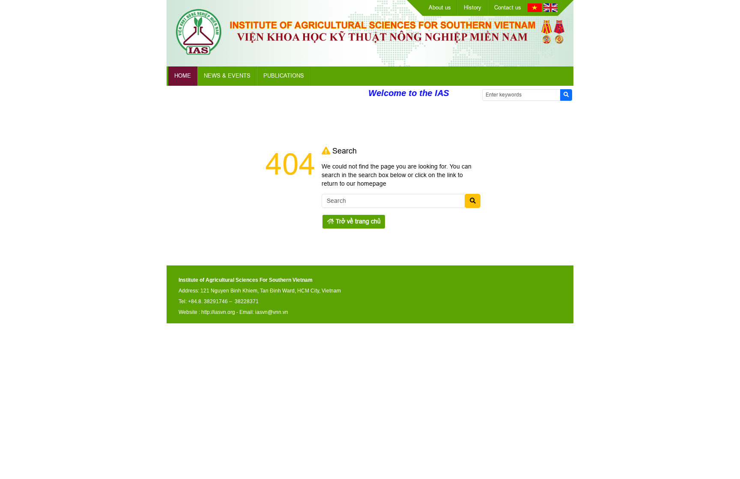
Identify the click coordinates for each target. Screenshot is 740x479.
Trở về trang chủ (357, 221)
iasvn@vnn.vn (271, 312)
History (472, 7)
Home (182, 75)
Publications (283, 75)
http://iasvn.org (218, 312)
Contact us (507, 7)
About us (440, 7)
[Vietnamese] (535, 9)
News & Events (227, 75)
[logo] (370, 52)
